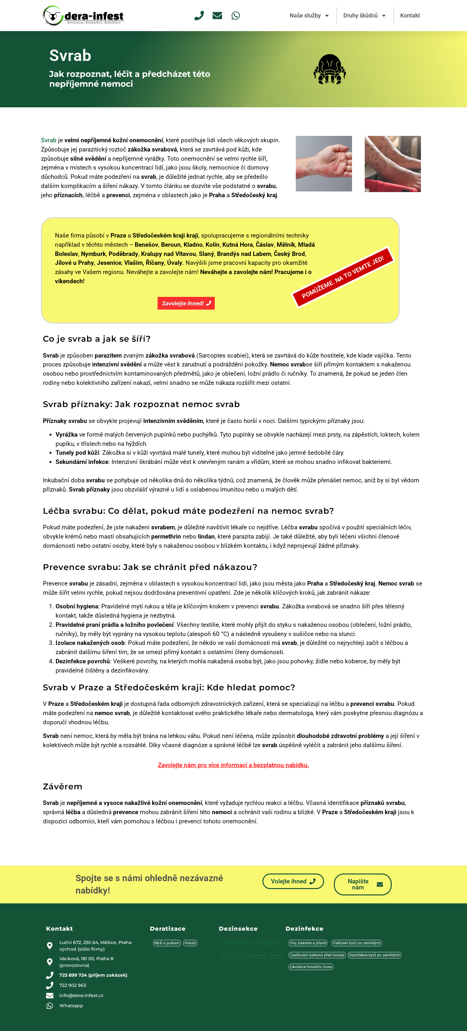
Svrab (49, 140)
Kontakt (410, 15)
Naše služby (305, 15)
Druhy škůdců (360, 15)
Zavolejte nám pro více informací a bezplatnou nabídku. (233, 765)
